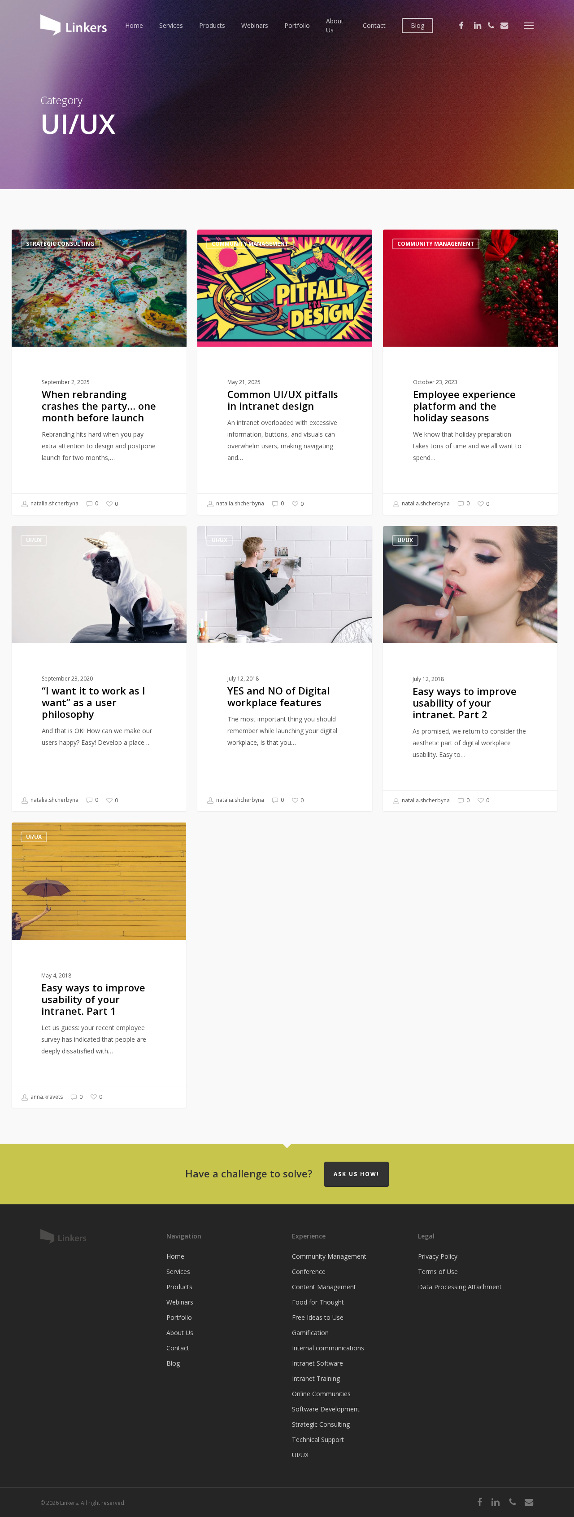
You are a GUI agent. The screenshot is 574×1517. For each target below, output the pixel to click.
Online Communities (321, 1393)
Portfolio (179, 1317)
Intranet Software (317, 1363)
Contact (177, 1348)
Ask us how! (356, 1174)
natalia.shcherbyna (53, 504)
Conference (309, 1271)
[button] (529, 25)
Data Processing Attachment (460, 1287)
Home (175, 1256)
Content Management (324, 1287)
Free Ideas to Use (318, 1317)
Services (178, 1271)
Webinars (179, 1302)
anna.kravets (46, 1097)
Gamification (310, 1332)
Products (179, 1287)
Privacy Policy (437, 1256)
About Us (179, 1332)
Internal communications (328, 1348)
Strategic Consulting (60, 244)
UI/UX (34, 540)
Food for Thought (318, 1302)
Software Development (326, 1409)
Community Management (250, 244)
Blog (173, 1363)
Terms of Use (438, 1271)
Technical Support (318, 1439)
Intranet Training (316, 1378)
